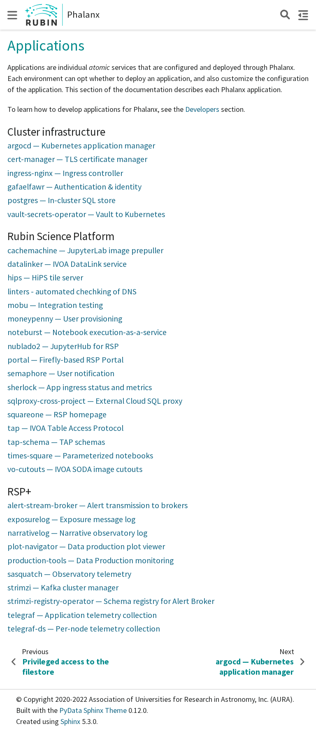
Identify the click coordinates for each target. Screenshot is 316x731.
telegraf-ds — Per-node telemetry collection (83, 629)
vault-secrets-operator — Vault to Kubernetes (86, 214)
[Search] (285, 14)
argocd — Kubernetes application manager (81, 145)
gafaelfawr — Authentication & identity (74, 187)
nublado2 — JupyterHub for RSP (63, 346)
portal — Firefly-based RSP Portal (65, 360)
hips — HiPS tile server (45, 277)
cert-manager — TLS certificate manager (77, 159)
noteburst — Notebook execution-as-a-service (87, 332)
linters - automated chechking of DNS (72, 291)
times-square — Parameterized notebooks (80, 455)
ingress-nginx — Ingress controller (65, 173)
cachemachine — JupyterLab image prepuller (85, 250)
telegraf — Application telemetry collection (82, 615)
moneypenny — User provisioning (64, 319)
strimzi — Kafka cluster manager (62, 587)
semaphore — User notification (60, 373)
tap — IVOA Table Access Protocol (65, 428)
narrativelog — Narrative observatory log (77, 533)
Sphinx (70, 721)
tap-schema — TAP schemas (56, 442)
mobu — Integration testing (55, 305)
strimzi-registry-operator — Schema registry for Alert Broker (110, 601)
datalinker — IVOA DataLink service (67, 264)
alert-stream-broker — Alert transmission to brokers (97, 505)
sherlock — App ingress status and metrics (79, 387)
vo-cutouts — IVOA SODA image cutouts (74, 469)
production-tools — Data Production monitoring (90, 560)
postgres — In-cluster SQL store (61, 200)
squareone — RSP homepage (57, 414)
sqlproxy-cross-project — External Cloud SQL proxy (94, 401)
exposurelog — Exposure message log (71, 519)
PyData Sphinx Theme (93, 710)
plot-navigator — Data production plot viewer (86, 546)
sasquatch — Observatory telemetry (69, 574)
